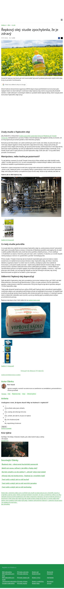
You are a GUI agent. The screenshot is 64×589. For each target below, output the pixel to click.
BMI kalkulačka (7, 572)
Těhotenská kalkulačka (9, 581)
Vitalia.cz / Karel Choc (56, 74)
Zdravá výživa (31, 394)
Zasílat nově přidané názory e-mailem (10, 375)
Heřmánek (50, 578)
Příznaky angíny (22, 583)
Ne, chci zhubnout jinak (12, 419)
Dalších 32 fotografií (7, 240)
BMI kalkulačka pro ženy (8, 575)
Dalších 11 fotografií (7, 366)
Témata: (3, 394)
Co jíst (13, 25)
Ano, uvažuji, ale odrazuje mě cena (15, 412)
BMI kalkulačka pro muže (8, 578)
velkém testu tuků (34, 300)
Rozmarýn (50, 581)
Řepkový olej (16, 394)
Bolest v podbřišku (38, 581)
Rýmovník (50, 572)
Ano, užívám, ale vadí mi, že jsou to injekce (18, 416)
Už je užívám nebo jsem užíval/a (14, 408)
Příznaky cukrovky (22, 572)
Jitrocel (49, 583)
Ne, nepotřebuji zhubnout (13, 423)
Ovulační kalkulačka (8, 583)
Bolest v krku (36, 578)
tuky (23, 394)
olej (9, 394)
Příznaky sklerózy (22, 574)
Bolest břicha (36, 574)
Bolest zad (35, 572)
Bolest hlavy (36, 583)
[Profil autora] (3, 386)
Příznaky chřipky (22, 581)
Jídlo (9, 25)
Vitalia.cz (3, 25)
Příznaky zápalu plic (23, 578)
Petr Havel (4, 38)
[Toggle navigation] (61, 19)
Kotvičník (50, 574)
